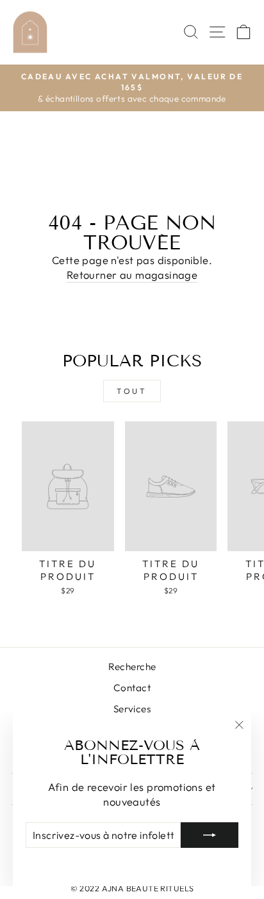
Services (132, 709)
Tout (132, 391)
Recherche (132, 667)
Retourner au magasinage (132, 274)
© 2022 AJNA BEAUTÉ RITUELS (132, 888)
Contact (132, 688)
